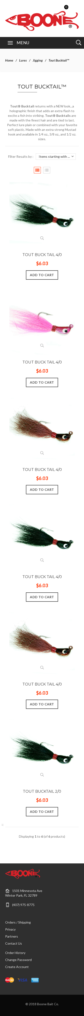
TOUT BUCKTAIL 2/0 (42, 791)
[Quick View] (42, 237)
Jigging (38, 60)
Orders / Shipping (18, 922)
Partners (11, 936)
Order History (15, 953)
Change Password (18, 960)
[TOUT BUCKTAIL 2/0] (42, 751)
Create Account (17, 967)
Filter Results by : (20, 156)
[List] (46, 170)
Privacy (10, 929)
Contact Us (13, 943)
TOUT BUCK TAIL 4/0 (42, 255)
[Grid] (37, 170)
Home (9, 60)
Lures (23, 60)
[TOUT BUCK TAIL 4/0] (42, 214)
